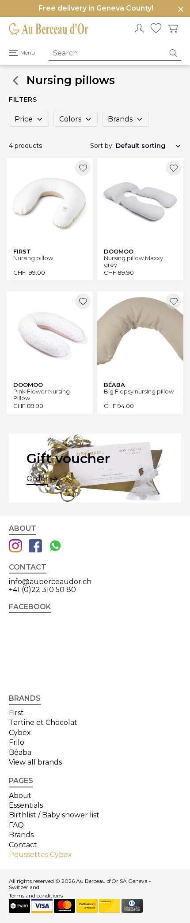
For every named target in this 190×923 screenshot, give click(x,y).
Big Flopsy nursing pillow (139, 391)
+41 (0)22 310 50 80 (42, 589)
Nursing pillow (33, 258)
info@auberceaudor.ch (50, 581)
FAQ (16, 825)
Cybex (20, 732)
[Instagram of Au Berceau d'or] (15, 546)
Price (24, 119)
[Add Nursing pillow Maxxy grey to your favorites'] (173, 168)
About (20, 795)
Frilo (16, 742)
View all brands (35, 762)
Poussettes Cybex (40, 854)
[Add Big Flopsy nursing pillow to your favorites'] (173, 301)
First (16, 713)
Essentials (26, 805)
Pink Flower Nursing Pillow (41, 394)
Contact (23, 845)
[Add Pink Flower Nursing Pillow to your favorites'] (83, 301)
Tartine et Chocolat (43, 722)
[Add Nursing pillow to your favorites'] (83, 168)
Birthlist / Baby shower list (54, 815)
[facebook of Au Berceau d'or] (35, 546)
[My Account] (139, 29)
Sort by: (102, 145)
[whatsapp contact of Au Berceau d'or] (55, 546)
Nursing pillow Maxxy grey (133, 261)
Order (37, 479)
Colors (70, 119)
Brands (120, 119)
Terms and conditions (36, 896)
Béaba (20, 752)
